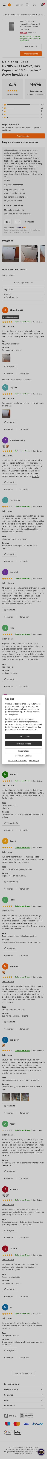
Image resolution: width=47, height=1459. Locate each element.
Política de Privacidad (17, 760)
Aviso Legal (34, 760)
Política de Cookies (23, 755)
